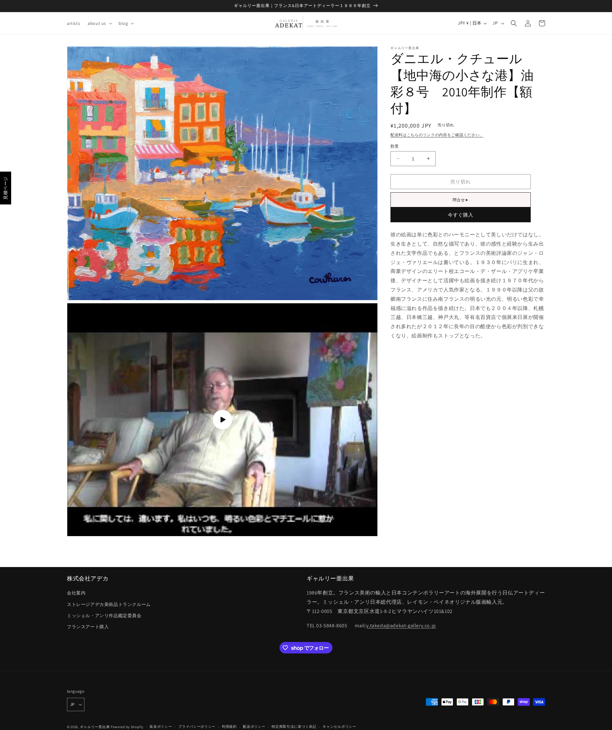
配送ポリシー (254, 726)
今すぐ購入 (460, 215)
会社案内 (76, 593)
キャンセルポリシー (339, 726)
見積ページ (5, 188)
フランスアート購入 (88, 627)
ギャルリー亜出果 (95, 727)
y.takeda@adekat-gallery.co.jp (401, 625)
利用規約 (229, 726)
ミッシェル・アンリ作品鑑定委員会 (104, 615)
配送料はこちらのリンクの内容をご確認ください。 (437, 134)
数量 (394, 146)
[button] (99, 23)
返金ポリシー (160, 726)
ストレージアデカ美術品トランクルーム (109, 604)
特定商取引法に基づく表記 (294, 726)
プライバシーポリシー (196, 726)
